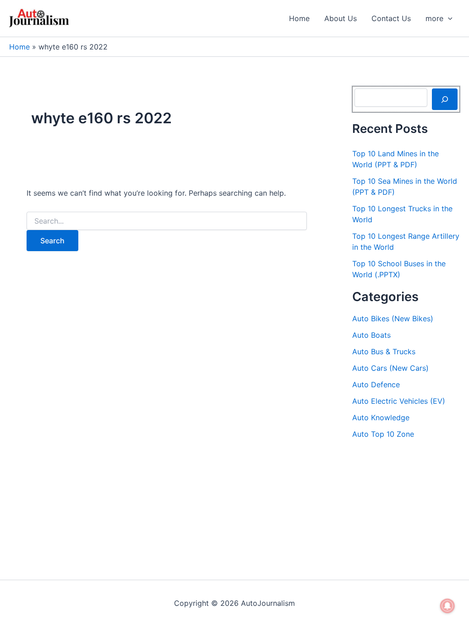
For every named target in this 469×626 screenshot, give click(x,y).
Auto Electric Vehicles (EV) (398, 401)
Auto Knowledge (380, 417)
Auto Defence (376, 384)
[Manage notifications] (447, 606)
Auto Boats (371, 335)
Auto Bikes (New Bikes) (392, 318)
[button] (448, 18)
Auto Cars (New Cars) (390, 368)
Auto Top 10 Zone (383, 434)
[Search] (445, 99)
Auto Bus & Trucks (383, 351)
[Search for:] (167, 221)
